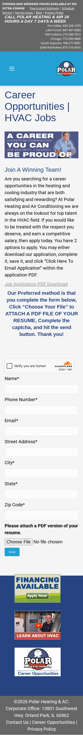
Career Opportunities (53, 722)
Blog (39, 13)
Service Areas (24, 13)
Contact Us (17, 722)
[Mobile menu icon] (12, 69)
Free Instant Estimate (44, 8)
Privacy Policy (54, 13)
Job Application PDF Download (36, 284)
